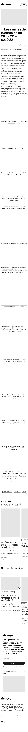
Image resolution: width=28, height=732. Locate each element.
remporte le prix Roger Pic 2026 (10, 597)
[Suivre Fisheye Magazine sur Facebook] (2, 721)
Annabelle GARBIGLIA (10, 559)
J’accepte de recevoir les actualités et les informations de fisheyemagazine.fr (14, 667)
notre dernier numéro (6, 93)
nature (23, 66)
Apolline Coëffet (18, 49)
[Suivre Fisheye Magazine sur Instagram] (5, 721)
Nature (23, 45)
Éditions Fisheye (15, 78)
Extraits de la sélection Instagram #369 (12, 359)
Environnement (5, 45)
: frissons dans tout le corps (10, 544)
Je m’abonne (14, 663)
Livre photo (15, 45)
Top (25, 494)
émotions (4, 73)
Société (24, 603)
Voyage (3, 538)
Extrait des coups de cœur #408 (9, 243)
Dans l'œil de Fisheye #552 (10, 671)
